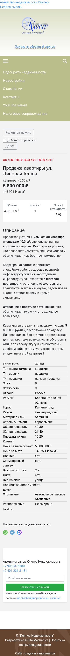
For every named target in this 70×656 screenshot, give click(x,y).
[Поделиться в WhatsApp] (5, 532)
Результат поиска (18, 132)
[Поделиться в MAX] (19, 532)
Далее (9, 146)
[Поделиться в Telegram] (12, 532)
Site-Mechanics (37, 640)
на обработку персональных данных (38, 598)
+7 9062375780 (14, 566)
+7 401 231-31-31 (15, 571)
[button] (35, 47)
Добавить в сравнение (21, 140)
